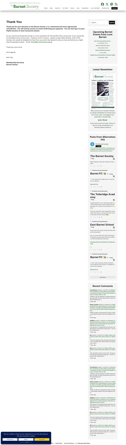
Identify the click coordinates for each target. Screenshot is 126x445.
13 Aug (92, 199)
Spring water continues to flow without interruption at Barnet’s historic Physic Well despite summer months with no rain (103, 292)
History (72, 8)
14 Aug (111, 257)
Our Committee (95, 8)
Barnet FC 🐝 (98, 173)
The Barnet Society (102, 156)
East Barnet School (102, 224)
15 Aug (111, 174)
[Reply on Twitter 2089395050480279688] (91, 166)
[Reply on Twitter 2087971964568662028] (91, 250)
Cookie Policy (58, 443)
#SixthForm (105, 242)
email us (108, 127)
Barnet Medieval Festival (102, 48)
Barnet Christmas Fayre (103, 44)
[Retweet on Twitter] (90, 170)
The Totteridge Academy (102, 196)
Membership (105, 8)
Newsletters (85, 8)
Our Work (65, 8)
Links (78, 8)
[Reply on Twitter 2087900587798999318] (91, 217)
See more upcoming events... (102, 41)
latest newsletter (98, 113)
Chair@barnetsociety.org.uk (41, 42)
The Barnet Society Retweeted (99, 170)
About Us (57, 8)
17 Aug (92, 158)
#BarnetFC (93, 184)
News (51, 8)
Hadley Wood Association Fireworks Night (102, 53)
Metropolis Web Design (84, 443)
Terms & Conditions (69, 443)
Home (45, 8)
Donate (114, 8)
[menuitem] (46, 9)
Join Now (102, 119)
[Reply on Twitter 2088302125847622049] (91, 272)
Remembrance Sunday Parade (103, 58)
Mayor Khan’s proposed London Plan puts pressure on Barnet (102, 336)
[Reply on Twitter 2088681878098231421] (91, 187)
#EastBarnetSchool (95, 242)
